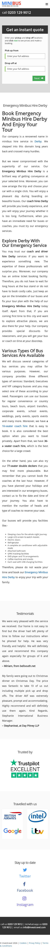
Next (37, 78)
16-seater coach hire (15, 426)
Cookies (23, 943)
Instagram (25, 904)
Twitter (25, 876)
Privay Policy (34, 943)
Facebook (25, 890)
